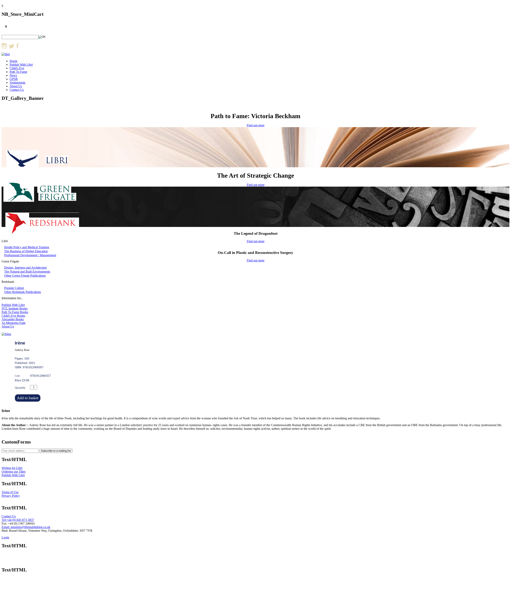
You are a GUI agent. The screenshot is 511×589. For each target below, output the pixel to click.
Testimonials (17, 82)
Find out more (255, 125)
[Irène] (6, 334)
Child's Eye (17, 68)
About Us (16, 86)
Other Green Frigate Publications (25, 275)
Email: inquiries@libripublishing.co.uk (26, 527)
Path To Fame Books (15, 312)
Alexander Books (13, 319)
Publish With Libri (21, 64)
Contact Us (17, 89)
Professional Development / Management (30, 255)
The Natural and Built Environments (27, 271)
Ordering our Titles (14, 471)
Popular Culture (14, 288)
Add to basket (27, 398)
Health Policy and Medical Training (26, 247)
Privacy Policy (11, 495)
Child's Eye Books (13, 315)
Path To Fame (18, 71)
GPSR (14, 79)
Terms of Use (10, 492)
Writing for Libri (12, 468)
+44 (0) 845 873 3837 (20, 520)
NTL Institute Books (15, 308)
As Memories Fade (14, 323)
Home (13, 61)
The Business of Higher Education (26, 251)
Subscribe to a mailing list (56, 450)
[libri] (6, 54)
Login (5, 537)
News (13, 75)
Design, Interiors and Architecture (25, 267)
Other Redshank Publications (22, 292)
